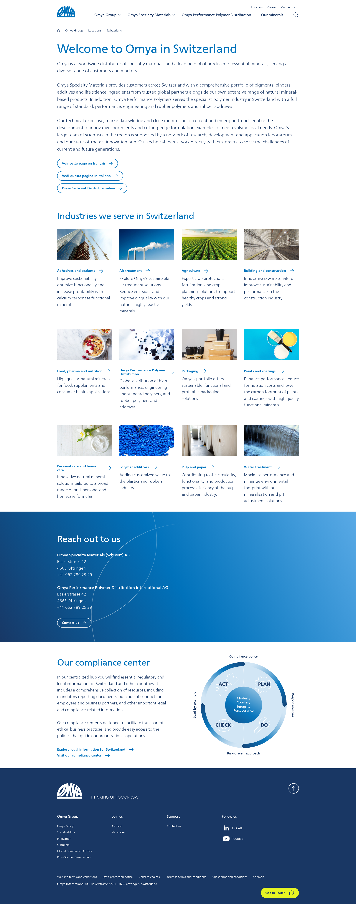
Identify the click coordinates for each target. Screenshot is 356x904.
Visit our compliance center (79, 755)
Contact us (288, 7)
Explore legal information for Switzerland (91, 749)
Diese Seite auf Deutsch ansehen (88, 188)
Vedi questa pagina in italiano (86, 176)
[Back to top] (294, 788)
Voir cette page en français (84, 163)
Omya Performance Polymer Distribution (216, 15)
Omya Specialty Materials (149, 15)
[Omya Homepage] (58, 30)
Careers (272, 7)
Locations (257, 7)
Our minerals (272, 15)
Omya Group (105, 15)
